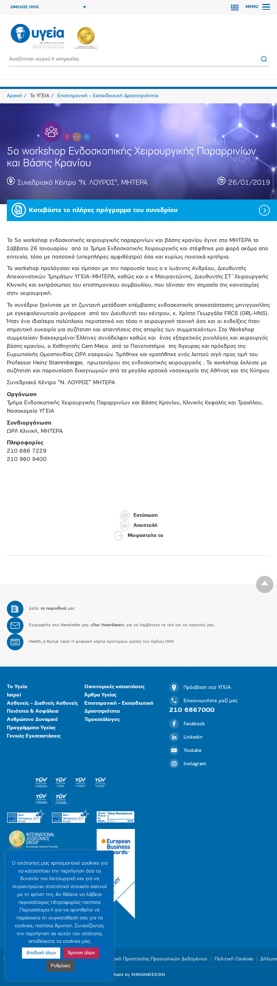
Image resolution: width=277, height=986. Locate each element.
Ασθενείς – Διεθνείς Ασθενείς (42, 703)
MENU (253, 7)
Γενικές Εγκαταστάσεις (34, 736)
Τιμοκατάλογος (102, 719)
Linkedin (193, 737)
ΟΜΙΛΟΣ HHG (24, 7)
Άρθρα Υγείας (100, 695)
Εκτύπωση (145, 515)
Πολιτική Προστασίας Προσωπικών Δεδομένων (154, 959)
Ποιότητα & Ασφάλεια (32, 711)
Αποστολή (145, 525)
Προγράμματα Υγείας (31, 728)
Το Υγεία (17, 687)
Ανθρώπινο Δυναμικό (32, 719)
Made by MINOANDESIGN (138, 975)
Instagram (195, 764)
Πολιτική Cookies (234, 959)
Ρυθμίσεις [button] (60, 966)
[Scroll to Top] (265, 584)
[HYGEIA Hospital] (37, 36)
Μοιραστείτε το (145, 535)
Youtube (192, 750)
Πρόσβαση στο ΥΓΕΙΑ (207, 687)
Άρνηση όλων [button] (81, 953)
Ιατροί (14, 695)
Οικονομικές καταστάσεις (114, 687)
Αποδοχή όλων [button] (41, 953)
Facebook (194, 724)
